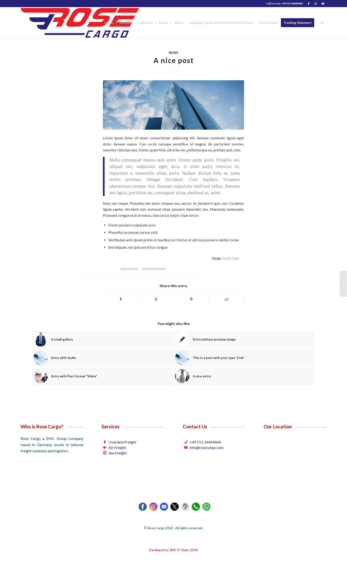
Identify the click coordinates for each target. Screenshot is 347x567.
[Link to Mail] (322, 3)
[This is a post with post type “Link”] (343, 284)
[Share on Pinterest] (191, 299)
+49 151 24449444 (205, 442)
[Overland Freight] (104, 442)
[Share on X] (156, 299)
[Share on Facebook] (120, 299)
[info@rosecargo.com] (186, 447)
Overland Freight (122, 442)
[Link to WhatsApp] (315, 3)
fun (236, 258)
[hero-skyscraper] (173, 105)
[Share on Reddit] (226, 299)
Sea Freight (118, 453)
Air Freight (117, 447)
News (173, 53)
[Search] (321, 22)
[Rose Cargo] (80, 22)
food (226, 258)
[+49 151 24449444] (186, 442)
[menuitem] (108, 22)
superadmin (156, 269)
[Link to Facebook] (308, 3)
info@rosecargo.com (207, 447)
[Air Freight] (104, 447)
